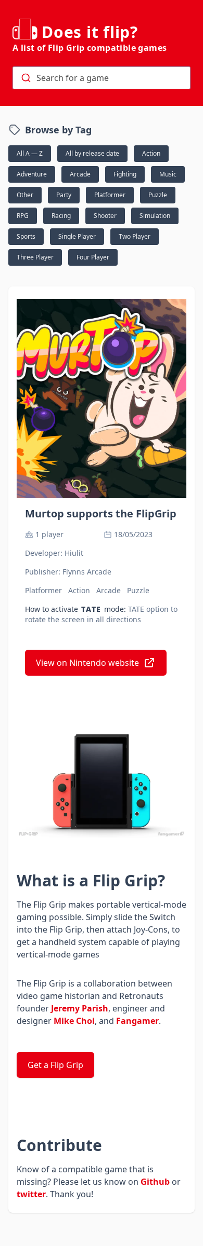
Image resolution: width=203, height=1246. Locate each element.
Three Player (35, 257)
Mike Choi (74, 1020)
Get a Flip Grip (55, 1065)
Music (167, 174)
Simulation (154, 215)
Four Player (93, 257)
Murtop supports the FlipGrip (100, 513)
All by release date (92, 153)
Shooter (105, 215)
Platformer (109, 194)
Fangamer (137, 1020)
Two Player (134, 236)
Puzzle (157, 194)
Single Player (77, 236)
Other (25, 194)
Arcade (80, 174)
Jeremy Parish (79, 1008)
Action (151, 153)
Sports (26, 236)
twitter (31, 1194)
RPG (23, 215)
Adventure (32, 174)
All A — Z (30, 153)
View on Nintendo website (87, 662)
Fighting (124, 174)
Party (63, 194)
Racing (61, 215)
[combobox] (101, 77)
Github (155, 1181)
